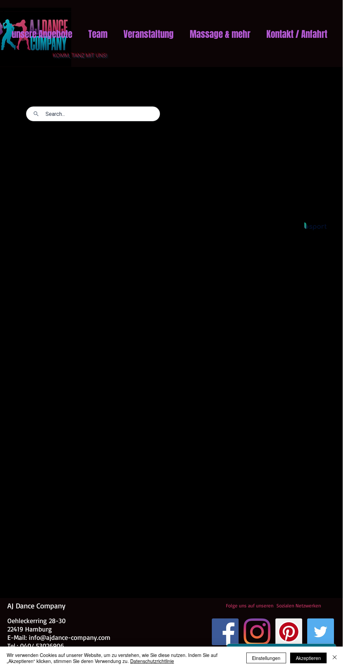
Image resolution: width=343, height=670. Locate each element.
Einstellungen (266, 658)
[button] (42, 31)
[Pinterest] (288, 631)
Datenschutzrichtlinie (152, 661)
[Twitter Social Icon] (320, 631)
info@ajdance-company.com (69, 637)
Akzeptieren (308, 658)
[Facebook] (225, 631)
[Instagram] (257, 631)
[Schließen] (335, 658)
